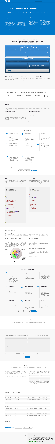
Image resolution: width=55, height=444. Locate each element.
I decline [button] (34, 441)
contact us (23, 324)
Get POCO (32, 1)
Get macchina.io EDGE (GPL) (10, 427)
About (28, 1)
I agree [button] (31, 441)
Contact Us (33, 170)
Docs (43, 1)
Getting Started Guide (13, 371)
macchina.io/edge (24, 84)
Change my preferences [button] (39, 441)
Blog (46, 1)
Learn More (20, 170)
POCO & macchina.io (38, 1)
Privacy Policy (18, 353)
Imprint (23, 438)
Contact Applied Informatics (28, 427)
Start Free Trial (27, 170)
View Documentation (19, 427)
